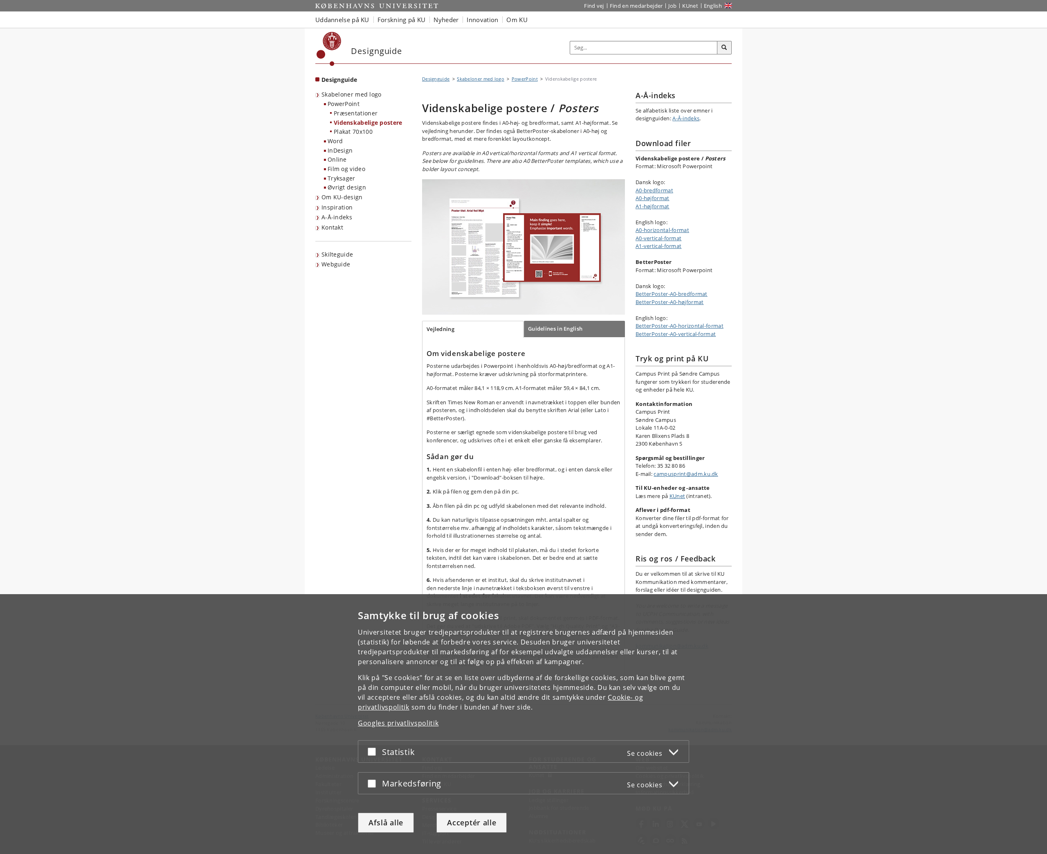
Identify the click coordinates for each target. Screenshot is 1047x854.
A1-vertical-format (658, 246)
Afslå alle (385, 822)
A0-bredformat (654, 190)
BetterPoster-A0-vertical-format (676, 334)
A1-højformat (653, 206)
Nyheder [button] (446, 20)
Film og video (346, 169)
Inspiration (337, 207)
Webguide (335, 264)
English (713, 5)
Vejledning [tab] (440, 329)
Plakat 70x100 (353, 131)
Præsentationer (355, 113)
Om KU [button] (517, 20)
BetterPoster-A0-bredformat (672, 293)
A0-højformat (653, 198)
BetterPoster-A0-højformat (670, 302)
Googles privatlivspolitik (398, 723)
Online (337, 159)
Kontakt (332, 227)
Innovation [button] (482, 20)
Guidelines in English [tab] (555, 328)
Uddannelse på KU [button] (342, 20)
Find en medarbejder (636, 5)
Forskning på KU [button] (401, 20)
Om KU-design (342, 197)
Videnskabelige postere (368, 122)
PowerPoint (343, 104)
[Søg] (724, 48)
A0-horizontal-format (662, 230)
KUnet (690, 5)
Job (672, 5)
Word (335, 141)
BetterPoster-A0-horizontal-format (679, 325)
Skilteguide (337, 254)
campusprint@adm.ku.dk (686, 474)
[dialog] (523, 724)
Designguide (339, 79)
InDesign (340, 150)
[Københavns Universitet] (329, 49)
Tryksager (341, 178)
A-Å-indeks (336, 217)
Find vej (594, 5)
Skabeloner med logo (351, 94)
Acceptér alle (471, 822)
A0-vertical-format (658, 238)
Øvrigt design (347, 187)
